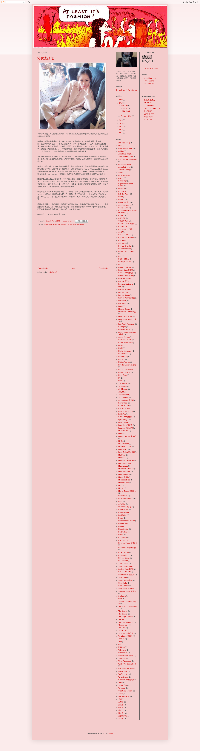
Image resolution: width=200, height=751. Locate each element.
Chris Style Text (149, 100)
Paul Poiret (122, 515)
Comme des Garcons (126, 238)
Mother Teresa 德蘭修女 (127, 491)
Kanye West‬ (122, 403)
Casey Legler (123, 208)
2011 (121, 133)
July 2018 (124, 106)
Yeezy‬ (120, 682)
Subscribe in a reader (150, 68)
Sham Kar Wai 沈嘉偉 (126, 575)
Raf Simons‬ (122, 537)
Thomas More (123, 625)
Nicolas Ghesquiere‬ (125, 499)
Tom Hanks (122, 631)
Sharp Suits (122, 577)
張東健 (120, 707)
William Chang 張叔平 (126, 669)
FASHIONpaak (149, 106)
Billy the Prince (123, 194)
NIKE (120, 501)
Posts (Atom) (52, 272)
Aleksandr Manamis (125, 157)
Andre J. (121, 173)
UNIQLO (121, 647)
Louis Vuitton (123, 449)
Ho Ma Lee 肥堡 (124, 372)
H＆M (120, 348)
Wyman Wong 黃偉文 (126, 680)
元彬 (120, 699)
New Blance (122, 496)
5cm (119, 146)
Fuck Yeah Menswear (126, 324)
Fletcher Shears (124, 309)
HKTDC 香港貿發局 (125, 370)
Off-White (121, 504)
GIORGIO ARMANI (125, 340)
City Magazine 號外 (125, 229)
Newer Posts (42, 268)
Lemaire (121, 433)
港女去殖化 (45, 58)
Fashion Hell (48, 224)
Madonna (121, 458)
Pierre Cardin (123, 529)
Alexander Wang (124, 164)
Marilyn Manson (124, 472)
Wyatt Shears (123, 677)
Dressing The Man (125, 267)
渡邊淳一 (121, 713)
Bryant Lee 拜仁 (124, 202)
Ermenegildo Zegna (125, 284)
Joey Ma (121, 392)
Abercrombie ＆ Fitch (126, 148)
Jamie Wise (122, 386)
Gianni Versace (124, 337)
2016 (121, 120)
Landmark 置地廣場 (125, 428)
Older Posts (103, 268)
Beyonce (121, 188)
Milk (119, 485)
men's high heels (150, 78)
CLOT (120, 232)
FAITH (120, 287)
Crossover (122, 243)
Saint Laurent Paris (125, 566)
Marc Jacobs (67, 224)
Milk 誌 (120, 488)
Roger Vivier (123, 561)
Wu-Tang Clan (123, 674)
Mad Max (121, 455)
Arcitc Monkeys (124, 175)
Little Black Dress (124, 446)
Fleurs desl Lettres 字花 (127, 312)
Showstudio (122, 583)
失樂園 (120, 705)
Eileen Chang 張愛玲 (126, 276)
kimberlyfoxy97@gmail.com (126, 90)
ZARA (120, 694)
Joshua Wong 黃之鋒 (126, 400)
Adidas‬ (121, 151)
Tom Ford (121, 628)
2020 (121, 100)
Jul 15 (125, 109)
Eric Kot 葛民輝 (123, 281)
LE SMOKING (123, 431)
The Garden (122, 614)
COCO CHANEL (124, 235)
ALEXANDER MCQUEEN (127, 159)
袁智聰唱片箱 (148, 117)
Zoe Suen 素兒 (123, 696)
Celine (120, 215)
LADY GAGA (123, 422)
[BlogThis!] (78, 221)
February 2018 (126, 116)
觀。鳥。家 (148, 120)
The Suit (121, 619)
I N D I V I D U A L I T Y (152, 108)
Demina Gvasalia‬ (124, 246)
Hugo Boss (122, 375)
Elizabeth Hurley (124, 278)
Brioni (120, 197)
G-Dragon (122, 327)
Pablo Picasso (123, 510)
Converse (122, 240)
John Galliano (123, 395)
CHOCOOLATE (124, 221)
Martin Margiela (124, 474)
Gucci (120, 345)
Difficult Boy (148, 103)
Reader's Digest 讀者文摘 (127, 543)
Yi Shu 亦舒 (122, 685)
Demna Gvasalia (124, 249)
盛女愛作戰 (122, 716)
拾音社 (120, 710)
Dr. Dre (121, 264)
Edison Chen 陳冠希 (125, 273)
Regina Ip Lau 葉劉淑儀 (127, 548)
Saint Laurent (123, 564)
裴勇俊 (120, 719)
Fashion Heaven (124, 290)
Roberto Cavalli (124, 558)
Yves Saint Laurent (125, 691)
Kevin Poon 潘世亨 (125, 417)
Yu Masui (121, 688)
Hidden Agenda (58, 224)
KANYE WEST (123, 406)
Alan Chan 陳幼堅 (125, 154)
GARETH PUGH (124, 330)
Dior (119, 256)
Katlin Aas (122, 414)
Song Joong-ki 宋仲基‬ (126, 589)
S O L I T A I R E (149, 84)
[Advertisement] (72, 247)
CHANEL (121, 218)
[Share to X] (81, 221)
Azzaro (121, 178)
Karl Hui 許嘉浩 (124, 408)
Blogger (110, 733)
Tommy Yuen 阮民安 (125, 633)
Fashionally (122, 301)
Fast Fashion (123, 303)
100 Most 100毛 (124, 143)
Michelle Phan (123, 483)
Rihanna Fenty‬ (123, 555)
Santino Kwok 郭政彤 (126, 569)
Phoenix (121, 526)
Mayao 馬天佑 (123, 477)
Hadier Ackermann (125, 351)
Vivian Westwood (78, 224)
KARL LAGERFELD (125, 411)
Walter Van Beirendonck (127, 664)
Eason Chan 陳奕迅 (125, 270)
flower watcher (149, 81)
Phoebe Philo (123, 523)
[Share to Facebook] (83, 221)
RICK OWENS (123, 552)
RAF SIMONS (123, 540)
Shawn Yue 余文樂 (125, 580)
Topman (121, 639)
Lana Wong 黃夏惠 (125, 425)
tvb (119, 644)
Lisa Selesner (123, 444)
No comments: (67, 221)
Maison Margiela (124, 463)
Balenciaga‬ (122, 181)
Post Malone (123, 532)
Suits (120, 599)
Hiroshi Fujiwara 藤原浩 (127, 365)
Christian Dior (123, 226)
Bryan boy (122, 200)
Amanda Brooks (124, 167)
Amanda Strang (124, 170)
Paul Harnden (123, 512)
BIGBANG (122, 191)
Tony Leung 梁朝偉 (125, 636)
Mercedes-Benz (124, 480)
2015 (121, 123)
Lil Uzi (120, 441)
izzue (120, 381)
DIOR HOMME (123, 259)
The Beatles (122, 611)
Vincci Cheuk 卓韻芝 (125, 656)
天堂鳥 (120, 702)
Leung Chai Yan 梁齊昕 (127, 436)
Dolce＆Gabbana (124, 262)
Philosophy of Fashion (126, 521)
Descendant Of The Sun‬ (127, 251)
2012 (121, 130)
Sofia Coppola (123, 586)
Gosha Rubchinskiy (125, 343)
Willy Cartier (122, 671)
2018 (121, 103)
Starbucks (122, 596)
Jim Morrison (123, 389)
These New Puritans (125, 622)
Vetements (122, 650)
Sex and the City (124, 572)
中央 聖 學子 (148, 111)
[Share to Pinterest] (86, 221)
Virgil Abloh (122, 658)
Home (73, 268)
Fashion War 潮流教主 (126, 298)
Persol (120, 518)
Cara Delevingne (124, 205)
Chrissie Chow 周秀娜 (126, 224)
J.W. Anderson (123, 383)
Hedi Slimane (123, 354)
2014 (121, 127)
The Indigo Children (125, 617)
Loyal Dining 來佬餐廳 (126, 452)
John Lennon (123, 397)
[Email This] (76, 221)
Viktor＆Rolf (122, 653)
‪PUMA (120, 535)
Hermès (121, 359)
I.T (119, 378)
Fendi (120, 306)
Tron (120, 642)
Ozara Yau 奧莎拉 (124, 507)
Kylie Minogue (123, 420)
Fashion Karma (124, 295)
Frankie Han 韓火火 (125, 317)
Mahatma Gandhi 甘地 (126, 460)
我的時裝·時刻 (149, 114)
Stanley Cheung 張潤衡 (127, 591)
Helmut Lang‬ (123, 357)
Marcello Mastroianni (126, 469)
